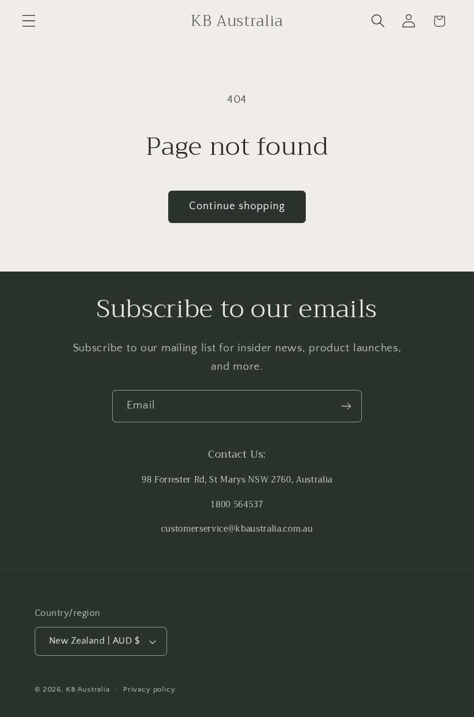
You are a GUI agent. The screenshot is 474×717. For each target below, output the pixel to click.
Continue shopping (237, 206)
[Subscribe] (346, 406)
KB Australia (88, 689)
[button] (29, 21)
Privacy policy (149, 689)
